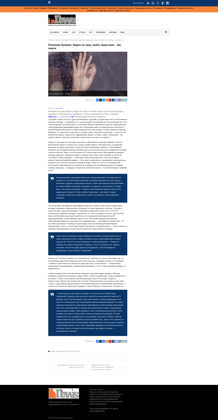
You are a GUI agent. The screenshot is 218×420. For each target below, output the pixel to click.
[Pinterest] (110, 100)
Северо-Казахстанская (106, 10)
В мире (65, 32)
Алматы (36, 8)
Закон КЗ (59, 108)
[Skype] (116, 100)
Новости (59, 40)
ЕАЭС (73, 32)
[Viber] (119, 100)
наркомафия (60, 351)
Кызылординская (170, 8)
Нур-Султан (28, 8)
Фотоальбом (100, 32)
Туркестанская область (122, 10)
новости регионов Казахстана (62, 25)
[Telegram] (126, 100)
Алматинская (74, 8)
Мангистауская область (185, 8)
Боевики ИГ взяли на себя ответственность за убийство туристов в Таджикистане (102, 367)
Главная (51, 40)
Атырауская (84, 8)
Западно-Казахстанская (126, 8)
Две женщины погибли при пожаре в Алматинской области (71, 366)
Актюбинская (63, 8)
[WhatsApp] (122, 100)
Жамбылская (112, 8)
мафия (53, 351)
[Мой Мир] (103, 100)
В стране (82, 32)
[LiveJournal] (113, 100)
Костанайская (158, 8)
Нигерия (77, 351)
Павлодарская (92, 10)
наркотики (69, 351)
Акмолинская (53, 8)
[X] (100, 100)
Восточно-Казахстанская (98, 8)
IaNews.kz (52, 116)
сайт (72, 116)
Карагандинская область (144, 8)
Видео (122, 32)
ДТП (90, 32)
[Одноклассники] (106, 100)
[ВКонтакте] (97, 100)
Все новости (54, 32)
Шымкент (44, 8)
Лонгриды (112, 32)
